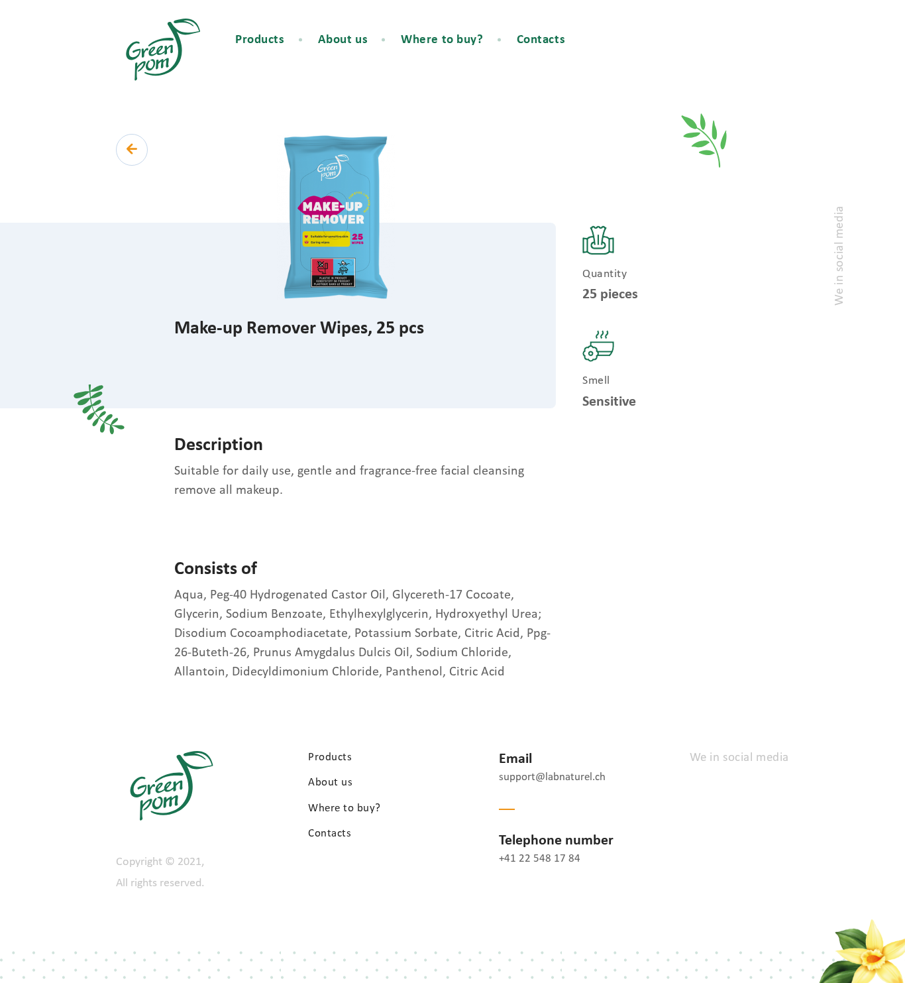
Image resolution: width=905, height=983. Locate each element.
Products (260, 40)
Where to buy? (442, 40)
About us (343, 40)
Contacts (541, 40)
